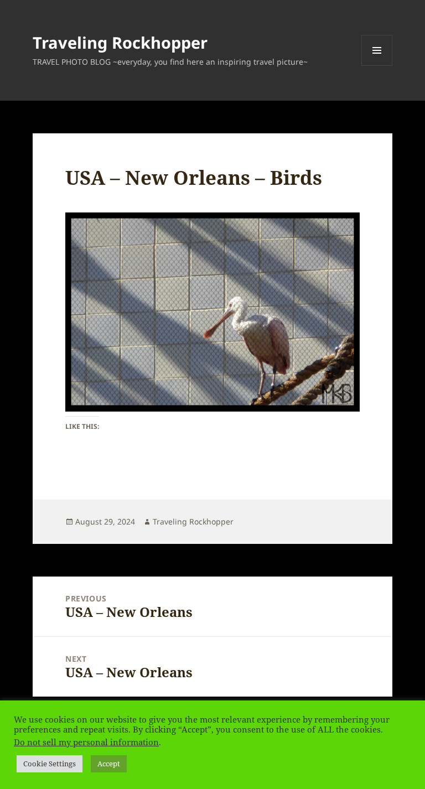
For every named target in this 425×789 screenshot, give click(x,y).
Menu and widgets (377, 65)
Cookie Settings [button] (49, 764)
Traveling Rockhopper (120, 42)
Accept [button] (108, 764)
